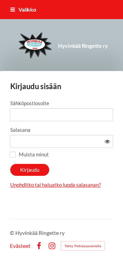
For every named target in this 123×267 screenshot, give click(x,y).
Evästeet (20, 246)
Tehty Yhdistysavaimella (83, 246)
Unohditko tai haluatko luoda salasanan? (55, 185)
